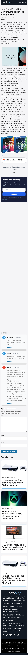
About (13, 648)
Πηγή (2, 155)
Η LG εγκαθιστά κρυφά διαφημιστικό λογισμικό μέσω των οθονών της (14, 547)
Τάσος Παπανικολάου (16, 17)
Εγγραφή (14, 194)
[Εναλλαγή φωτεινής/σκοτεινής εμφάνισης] (22, 2)
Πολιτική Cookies (8, 642)
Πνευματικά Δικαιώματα (14, 643)
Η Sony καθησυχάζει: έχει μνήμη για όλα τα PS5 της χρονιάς (12, 482)
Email (2, 442)
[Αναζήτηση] (20, 3)
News (3, 19)
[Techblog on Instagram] (7, 634)
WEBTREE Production (19, 648)
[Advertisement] (14, 267)
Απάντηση (9, 347)
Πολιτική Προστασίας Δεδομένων (16, 641)
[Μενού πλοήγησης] (25, 2)
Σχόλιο (3, 415)
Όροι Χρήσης (6, 641)
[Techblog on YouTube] (10, 634)
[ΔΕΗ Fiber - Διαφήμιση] (14, 56)
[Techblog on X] (14, 634)
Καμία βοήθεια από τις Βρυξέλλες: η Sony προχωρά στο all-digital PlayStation (13, 579)
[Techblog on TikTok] (18, 634)
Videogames (6, 477)
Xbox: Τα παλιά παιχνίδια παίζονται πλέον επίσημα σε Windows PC (12, 515)
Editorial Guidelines (16, 645)
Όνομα (3, 435)
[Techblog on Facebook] (3, 634)
